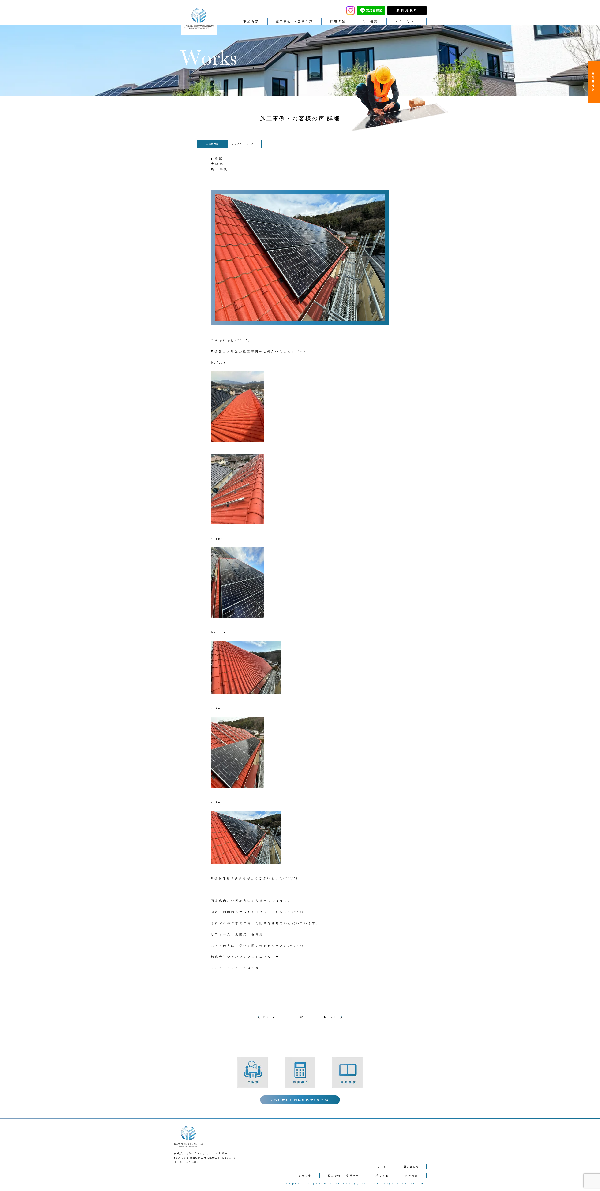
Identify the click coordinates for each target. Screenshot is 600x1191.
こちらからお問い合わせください (300, 1100)
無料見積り (407, 10)
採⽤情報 (337, 21)
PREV (269, 1017)
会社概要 (370, 21)
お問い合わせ (406, 21)
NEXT (330, 1017)
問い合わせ (412, 1166)
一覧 (300, 1016)
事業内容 (251, 21)
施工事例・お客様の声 (294, 21)
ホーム (382, 1166)
